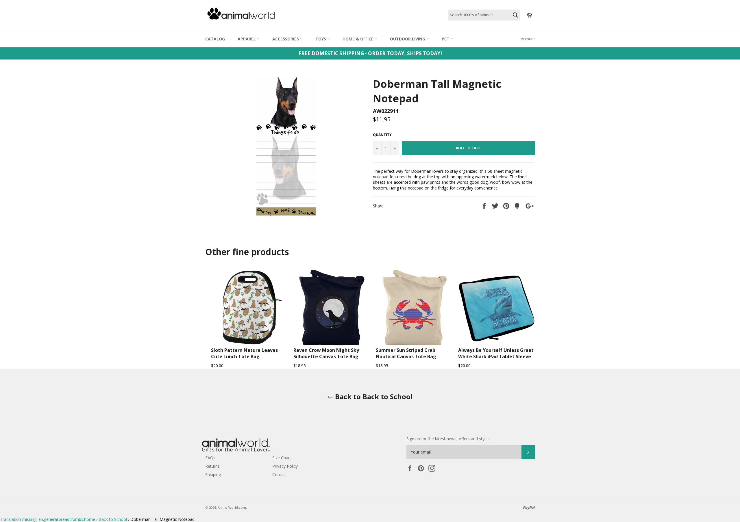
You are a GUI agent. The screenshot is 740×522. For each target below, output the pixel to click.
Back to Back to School (373, 396)
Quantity (382, 135)
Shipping (213, 474)
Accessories (286, 39)
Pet (446, 39)
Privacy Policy (285, 466)
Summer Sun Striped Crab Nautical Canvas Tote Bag (406, 353)
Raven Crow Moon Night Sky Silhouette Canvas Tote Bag (326, 353)
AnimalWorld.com (232, 507)
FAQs (210, 457)
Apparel (247, 39)
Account (528, 38)
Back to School (113, 519)
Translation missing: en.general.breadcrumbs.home (47, 519)
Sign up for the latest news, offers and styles (448, 438)
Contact (279, 474)
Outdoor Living (408, 39)
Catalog (215, 39)
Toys (321, 39)
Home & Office (359, 39)
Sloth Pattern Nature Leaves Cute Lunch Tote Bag (244, 353)
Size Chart (281, 457)
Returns (212, 466)
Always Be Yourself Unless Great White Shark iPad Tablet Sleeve (496, 353)
